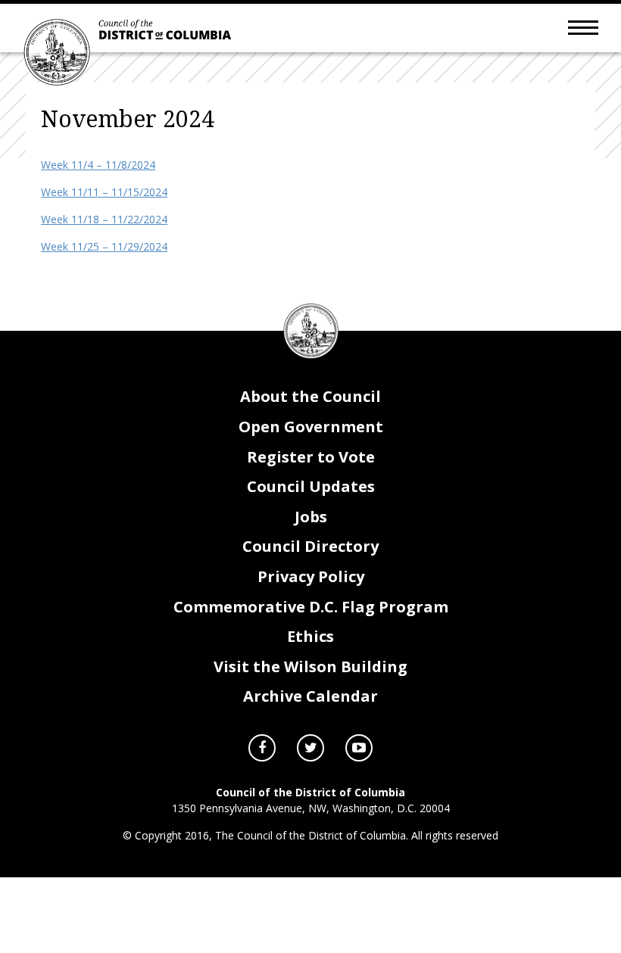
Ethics (310, 636)
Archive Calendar (310, 696)
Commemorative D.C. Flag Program (310, 606)
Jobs (311, 516)
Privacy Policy (310, 576)
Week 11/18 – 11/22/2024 (104, 219)
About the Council (310, 396)
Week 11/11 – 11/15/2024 (104, 192)
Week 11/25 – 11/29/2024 (104, 246)
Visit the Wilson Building (310, 666)
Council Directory (310, 546)
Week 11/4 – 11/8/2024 (98, 164)
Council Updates (311, 486)
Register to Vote (311, 457)
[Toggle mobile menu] (583, 26)
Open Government (311, 426)
